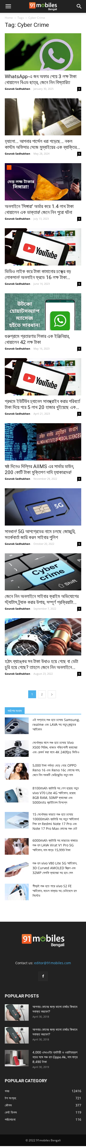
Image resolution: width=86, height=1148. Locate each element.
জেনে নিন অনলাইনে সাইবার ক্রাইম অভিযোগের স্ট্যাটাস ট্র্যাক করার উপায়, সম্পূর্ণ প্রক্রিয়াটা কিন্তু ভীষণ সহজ (42, 599)
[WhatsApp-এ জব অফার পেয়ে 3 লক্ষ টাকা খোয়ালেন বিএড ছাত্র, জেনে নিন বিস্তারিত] (43, 52)
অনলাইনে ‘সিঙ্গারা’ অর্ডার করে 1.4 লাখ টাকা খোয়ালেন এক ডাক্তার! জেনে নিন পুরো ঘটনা (39, 209)
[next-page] (52, 694)
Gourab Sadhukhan (17, 88)
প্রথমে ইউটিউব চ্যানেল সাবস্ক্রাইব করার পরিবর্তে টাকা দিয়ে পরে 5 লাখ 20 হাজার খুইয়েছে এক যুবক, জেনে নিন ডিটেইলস (42, 404)
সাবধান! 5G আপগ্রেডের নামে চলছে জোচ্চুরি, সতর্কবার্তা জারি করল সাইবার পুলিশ (40, 534)
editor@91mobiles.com (52, 963)
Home (9, 18)
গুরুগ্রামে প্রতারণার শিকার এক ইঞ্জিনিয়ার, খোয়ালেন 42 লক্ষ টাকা (37, 339)
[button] (8, 6)
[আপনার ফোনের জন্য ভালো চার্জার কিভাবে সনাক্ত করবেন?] (17, 1012)
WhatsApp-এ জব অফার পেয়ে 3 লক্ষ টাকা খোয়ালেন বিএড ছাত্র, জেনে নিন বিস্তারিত (40, 79)
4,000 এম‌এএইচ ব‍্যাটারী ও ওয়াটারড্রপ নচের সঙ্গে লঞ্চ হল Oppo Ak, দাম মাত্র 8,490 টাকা (55, 1057)
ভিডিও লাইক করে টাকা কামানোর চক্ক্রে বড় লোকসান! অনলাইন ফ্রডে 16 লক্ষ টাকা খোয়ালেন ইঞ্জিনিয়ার (38, 274)
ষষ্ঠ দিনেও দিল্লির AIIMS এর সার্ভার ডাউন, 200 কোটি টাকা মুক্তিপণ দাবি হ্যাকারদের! (39, 469)
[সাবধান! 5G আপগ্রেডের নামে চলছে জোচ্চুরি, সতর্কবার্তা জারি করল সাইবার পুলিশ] (43, 507)
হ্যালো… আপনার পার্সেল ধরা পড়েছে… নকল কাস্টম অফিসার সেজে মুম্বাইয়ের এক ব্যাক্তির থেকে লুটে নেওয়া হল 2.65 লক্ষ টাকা (41, 144)
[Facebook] (43, 976)
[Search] (79, 6)
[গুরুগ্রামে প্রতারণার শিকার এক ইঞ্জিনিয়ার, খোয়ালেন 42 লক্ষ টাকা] (43, 312)
